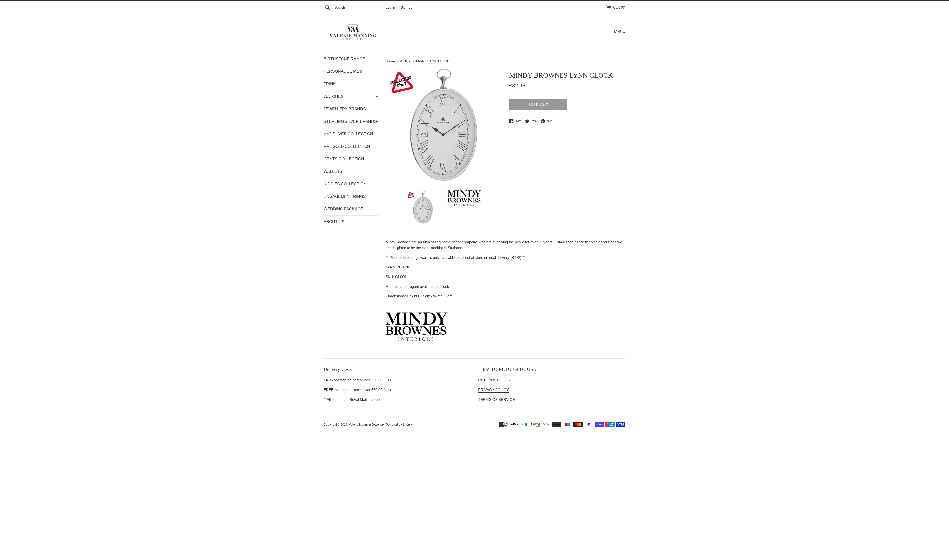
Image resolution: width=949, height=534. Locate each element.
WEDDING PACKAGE (343, 209)
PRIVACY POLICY (493, 390)
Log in (390, 7)
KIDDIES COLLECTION (345, 184)
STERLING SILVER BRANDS (351, 121)
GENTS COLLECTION (351, 159)
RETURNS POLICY (494, 380)
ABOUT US (334, 222)
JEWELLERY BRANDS (351, 109)
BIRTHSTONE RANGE (344, 59)
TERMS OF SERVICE (496, 399)
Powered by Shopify (399, 424)
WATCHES (351, 96)
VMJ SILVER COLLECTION (348, 134)
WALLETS (333, 171)
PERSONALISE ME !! (343, 71)
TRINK (330, 84)
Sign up (406, 7)
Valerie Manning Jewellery (366, 424)
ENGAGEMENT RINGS (345, 196)
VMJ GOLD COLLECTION (347, 146)
